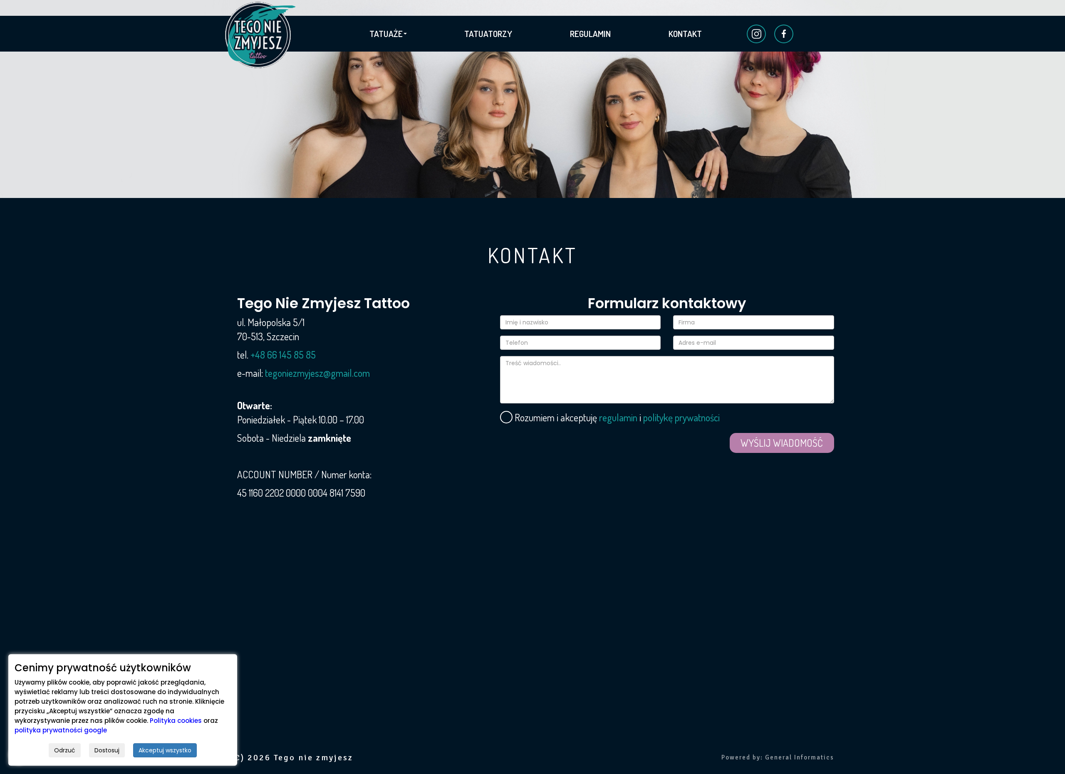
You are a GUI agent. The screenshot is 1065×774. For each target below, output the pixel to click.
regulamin (618, 417)
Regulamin (590, 33)
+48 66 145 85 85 (283, 354)
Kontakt (685, 33)
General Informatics (799, 757)
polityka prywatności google (61, 730)
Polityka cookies (176, 720)
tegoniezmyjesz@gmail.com (317, 372)
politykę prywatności (681, 417)
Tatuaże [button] (386, 33)
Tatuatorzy (488, 33)
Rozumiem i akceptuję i (611, 417)
